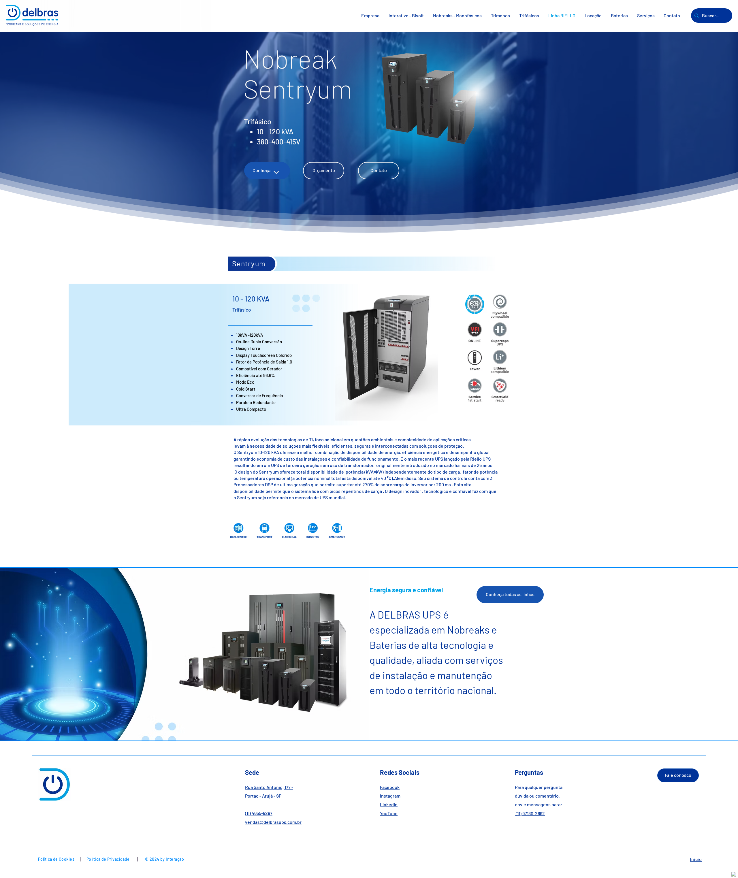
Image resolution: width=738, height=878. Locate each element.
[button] (457, 15)
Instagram (390, 795)
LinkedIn (389, 804)
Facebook (390, 787)
